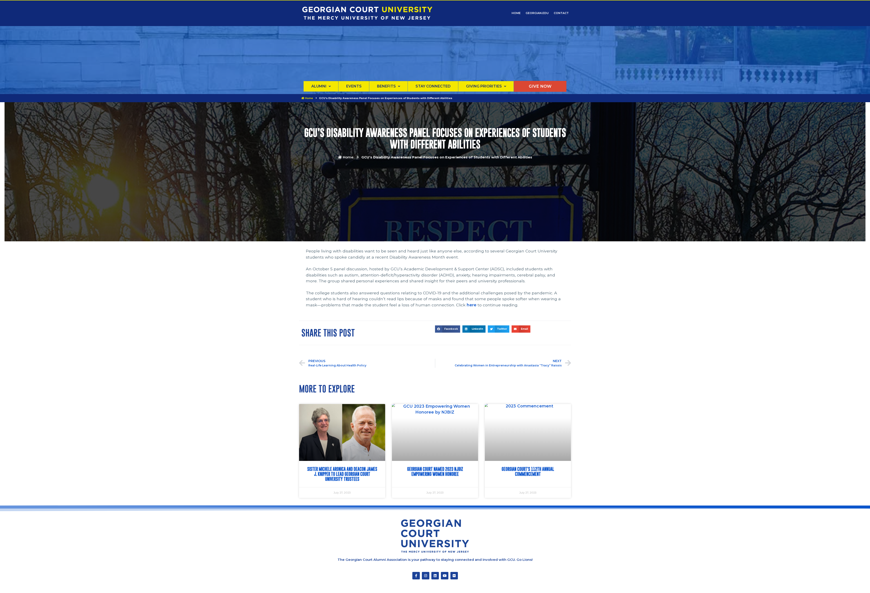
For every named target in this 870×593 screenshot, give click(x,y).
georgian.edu (537, 13)
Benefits (386, 86)
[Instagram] (425, 575)
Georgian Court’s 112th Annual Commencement (528, 472)
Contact (561, 13)
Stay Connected (433, 86)
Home (516, 13)
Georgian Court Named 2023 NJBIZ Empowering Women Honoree (435, 472)
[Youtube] (444, 575)
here (471, 305)
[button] (447, 329)
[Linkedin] (435, 575)
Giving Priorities (484, 86)
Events (354, 86)
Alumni (318, 86)
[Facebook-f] (416, 575)
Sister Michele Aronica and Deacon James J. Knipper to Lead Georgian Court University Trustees (342, 474)
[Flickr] (454, 575)
